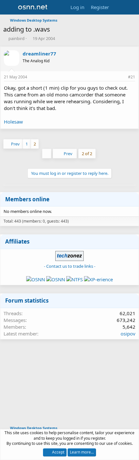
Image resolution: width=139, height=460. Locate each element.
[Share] (121, 77)
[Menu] (8, 7)
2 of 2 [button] (87, 153)
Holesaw (13, 121)
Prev (15, 144)
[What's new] (118, 7)
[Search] (131, 7)
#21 (131, 77)
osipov (128, 333)
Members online (27, 199)
